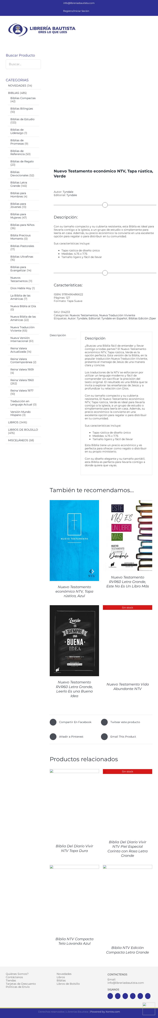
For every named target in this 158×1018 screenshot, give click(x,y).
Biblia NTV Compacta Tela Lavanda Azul (74, 941)
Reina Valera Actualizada (18, 350)
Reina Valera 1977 (21, 390)
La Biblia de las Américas (20, 297)
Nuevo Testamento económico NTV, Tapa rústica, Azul (74, 591)
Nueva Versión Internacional (20, 339)
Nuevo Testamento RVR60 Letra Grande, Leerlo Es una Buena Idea (74, 689)
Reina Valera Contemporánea (21, 360)
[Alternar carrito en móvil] (136, 24)
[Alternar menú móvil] (150, 24)
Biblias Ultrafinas (21, 256)
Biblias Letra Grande (18, 184)
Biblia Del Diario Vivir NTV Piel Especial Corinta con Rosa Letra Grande (128, 849)
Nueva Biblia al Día (23, 306)
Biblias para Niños (22, 225)
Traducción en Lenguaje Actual (21, 402)
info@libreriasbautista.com (79, 3)
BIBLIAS (13, 93)
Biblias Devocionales (19, 173)
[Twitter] (117, 996)
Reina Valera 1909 (22, 369)
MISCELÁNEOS (18, 440)
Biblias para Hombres (18, 194)
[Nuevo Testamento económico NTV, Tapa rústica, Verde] (101, 103)
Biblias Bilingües (21, 108)
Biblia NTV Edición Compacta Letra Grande (127, 950)
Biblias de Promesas (17, 142)
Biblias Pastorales (22, 246)
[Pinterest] (140, 996)
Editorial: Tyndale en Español (108, 318)
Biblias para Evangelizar (18, 268)
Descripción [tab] (58, 335)
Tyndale (68, 192)
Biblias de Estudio (22, 119)
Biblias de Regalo (22, 161)
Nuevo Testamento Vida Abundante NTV (128, 686)
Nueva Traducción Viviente (117, 315)
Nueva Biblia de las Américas (23, 318)
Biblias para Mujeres (18, 216)
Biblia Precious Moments (20, 237)
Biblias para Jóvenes (18, 205)
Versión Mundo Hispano (20, 413)
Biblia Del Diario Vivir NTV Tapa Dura (74, 848)
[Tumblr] (147, 996)
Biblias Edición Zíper (142, 318)
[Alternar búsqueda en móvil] (143, 24)
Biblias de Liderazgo (17, 131)
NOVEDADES (17, 85)
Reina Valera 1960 (22, 380)
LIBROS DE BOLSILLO (23, 429)
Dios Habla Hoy (20, 288)
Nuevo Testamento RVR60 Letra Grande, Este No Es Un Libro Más (127, 582)
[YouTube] (132, 996)
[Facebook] (110, 996)
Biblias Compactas (23, 98)
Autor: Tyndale (77, 318)
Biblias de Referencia (17, 152)
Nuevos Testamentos (84, 315)
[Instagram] (125, 996)
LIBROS (13, 422)
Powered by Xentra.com (105, 1011)
